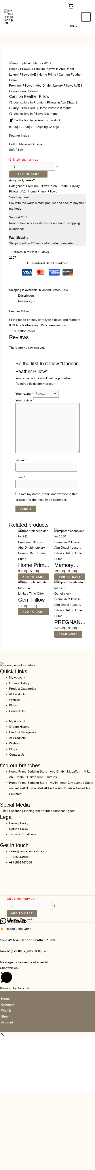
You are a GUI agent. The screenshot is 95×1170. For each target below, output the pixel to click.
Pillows (25, 69)
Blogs (13, 705)
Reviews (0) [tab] (26, 301)
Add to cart (28, 174)
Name (20, 460)
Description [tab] (26, 295)
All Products (17, 694)
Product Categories (22, 688)
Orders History (19, 683)
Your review (24, 400)
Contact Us (17, 711)
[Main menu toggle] (86, 17)
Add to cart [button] (33, 577)
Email (20, 477)
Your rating (24, 393)
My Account (17, 677)
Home (13, 69)
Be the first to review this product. (37, 120)
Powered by (14, 988)
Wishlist (14, 700)
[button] (47, 975)
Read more (68, 634)
